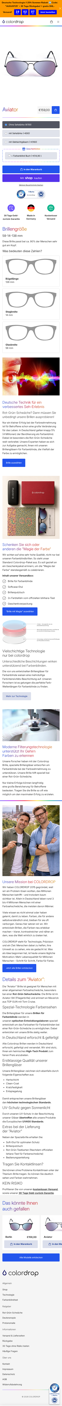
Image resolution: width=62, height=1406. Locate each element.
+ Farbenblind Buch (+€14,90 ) (26, 155)
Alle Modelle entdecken (31, 1257)
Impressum (7, 1369)
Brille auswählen (14, 462)
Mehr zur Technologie (16, 696)
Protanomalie (8, 1323)
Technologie (8, 1294)
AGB (4, 1379)
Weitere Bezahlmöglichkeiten (31, 185)
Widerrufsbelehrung (12, 1384)
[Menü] (58, 21)
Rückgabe (7, 1341)
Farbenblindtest (10, 1300)
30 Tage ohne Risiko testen (15, 1346)
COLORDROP (34, 1397)
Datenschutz (8, 1374)
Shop (5, 1289)
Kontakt (6, 1364)
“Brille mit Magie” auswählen (20, 611)
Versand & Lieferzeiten (13, 1335)
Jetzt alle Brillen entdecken (19, 968)
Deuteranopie (9, 1317)
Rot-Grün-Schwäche (12, 1312)
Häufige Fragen (10, 1351)
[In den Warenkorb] (56, 110)
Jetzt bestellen (47, 12)
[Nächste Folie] (56, 1232)
